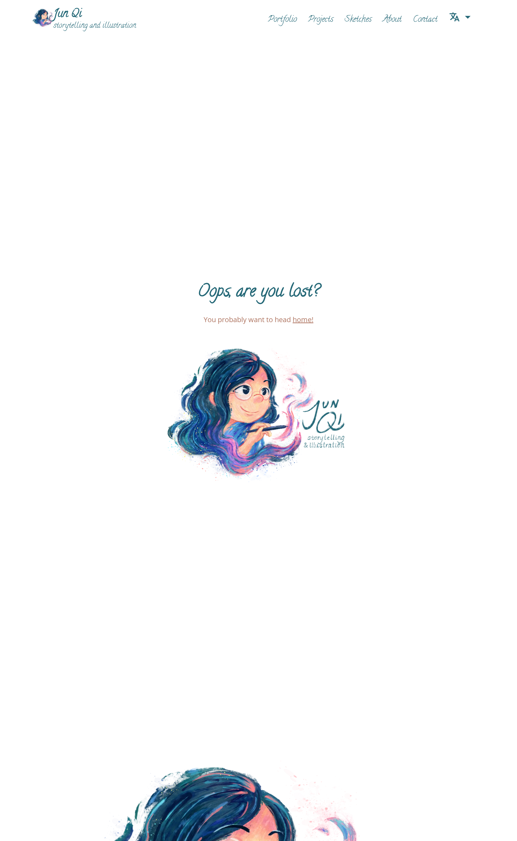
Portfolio (282, 19)
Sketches (358, 19)
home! (303, 319)
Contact (425, 19)
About (392, 19)
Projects (320, 19)
